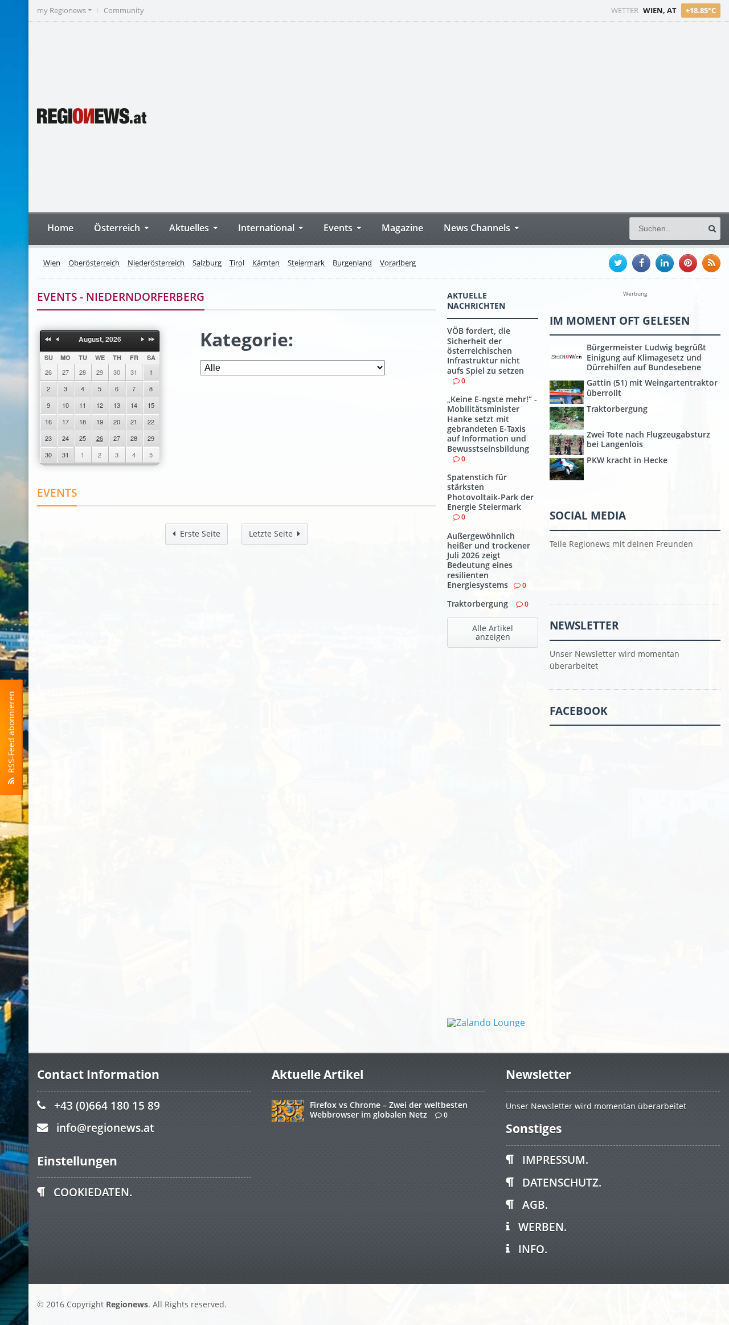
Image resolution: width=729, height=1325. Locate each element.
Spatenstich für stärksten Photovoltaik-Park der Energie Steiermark (490, 492)
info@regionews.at (105, 1127)
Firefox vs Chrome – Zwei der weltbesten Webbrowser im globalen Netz (389, 1109)
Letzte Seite (271, 533)
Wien (51, 263)
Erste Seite (200, 533)
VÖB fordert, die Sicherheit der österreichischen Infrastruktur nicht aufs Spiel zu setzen (485, 350)
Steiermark (306, 263)
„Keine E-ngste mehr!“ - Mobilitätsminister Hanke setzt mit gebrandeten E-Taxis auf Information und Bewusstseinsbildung (492, 423)
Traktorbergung (478, 603)
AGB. (535, 1204)
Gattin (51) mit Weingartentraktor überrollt (652, 387)
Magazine (402, 227)
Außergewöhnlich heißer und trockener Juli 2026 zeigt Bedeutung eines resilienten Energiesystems (488, 560)
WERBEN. (542, 1226)
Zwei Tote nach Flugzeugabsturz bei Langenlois (648, 439)
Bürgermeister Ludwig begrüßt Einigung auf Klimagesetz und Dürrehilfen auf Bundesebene (646, 357)
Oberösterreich (94, 263)
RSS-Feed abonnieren (11, 734)
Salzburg (207, 263)
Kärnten (266, 263)
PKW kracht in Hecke (627, 460)
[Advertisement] (506, 115)
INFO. (532, 1249)
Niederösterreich (156, 263)
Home (60, 227)
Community (124, 10)
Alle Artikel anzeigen (492, 632)
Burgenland (352, 263)
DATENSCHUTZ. (561, 1182)
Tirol (237, 263)
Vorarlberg (398, 263)
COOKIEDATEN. (93, 1192)
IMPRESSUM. (555, 1159)
